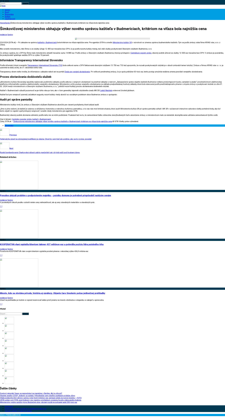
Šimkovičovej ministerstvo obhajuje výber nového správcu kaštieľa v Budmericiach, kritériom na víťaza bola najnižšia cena (62, 121)
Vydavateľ (9, 406)
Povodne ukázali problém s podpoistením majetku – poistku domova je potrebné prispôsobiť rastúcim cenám (55, 195)
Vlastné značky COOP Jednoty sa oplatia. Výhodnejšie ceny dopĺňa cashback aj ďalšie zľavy (37, 396)
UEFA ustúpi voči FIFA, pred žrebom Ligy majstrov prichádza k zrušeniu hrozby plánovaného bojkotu (40, 400)
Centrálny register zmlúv (22, 119)
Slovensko (9, 125)
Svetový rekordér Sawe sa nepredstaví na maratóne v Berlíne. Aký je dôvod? (31, 393)
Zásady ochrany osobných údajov (18, 411)
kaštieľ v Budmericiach (41, 119)
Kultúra (7, 16)
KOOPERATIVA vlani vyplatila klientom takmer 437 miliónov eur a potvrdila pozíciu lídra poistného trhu (52, 244)
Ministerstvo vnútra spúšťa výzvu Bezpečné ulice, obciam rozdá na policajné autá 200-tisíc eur (38, 402)
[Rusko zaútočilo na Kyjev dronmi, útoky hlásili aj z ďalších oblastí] (9, 376)
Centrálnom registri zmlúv (141, 53)
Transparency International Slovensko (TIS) (44, 65)
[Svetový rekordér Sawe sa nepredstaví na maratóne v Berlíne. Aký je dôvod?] (9, 323)
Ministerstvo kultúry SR (122, 42)
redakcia (3, 35)
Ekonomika (9, 14)
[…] (1, 206)
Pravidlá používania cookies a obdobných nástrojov (25, 409)
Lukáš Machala (106, 90)
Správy (7, 10)
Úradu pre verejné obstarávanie (77, 72)
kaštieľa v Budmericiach (47, 42)
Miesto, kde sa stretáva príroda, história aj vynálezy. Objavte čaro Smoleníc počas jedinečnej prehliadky (52, 293)
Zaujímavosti (10, 19)
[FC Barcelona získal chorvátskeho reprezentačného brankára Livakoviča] (9, 368)
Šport (7, 12)
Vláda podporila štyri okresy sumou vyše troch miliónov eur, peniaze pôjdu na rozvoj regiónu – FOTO (41, 398)
